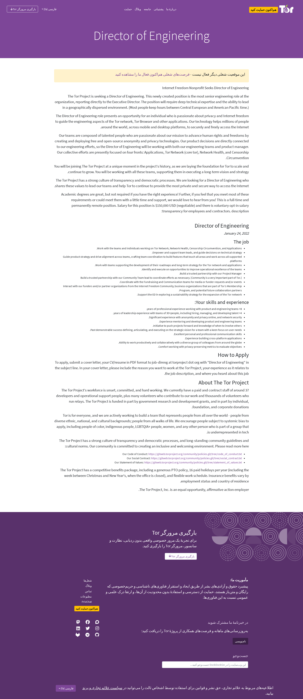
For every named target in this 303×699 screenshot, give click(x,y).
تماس (88, 591)
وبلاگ (138, 9)
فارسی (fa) (49, 9)
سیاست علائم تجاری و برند (102, 688)
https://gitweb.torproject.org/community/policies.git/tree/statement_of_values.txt (193, 462)
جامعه (147, 9)
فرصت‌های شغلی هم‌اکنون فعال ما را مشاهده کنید (152, 74)
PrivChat (87, 601)
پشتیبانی (158, 9)
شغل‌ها (88, 580)
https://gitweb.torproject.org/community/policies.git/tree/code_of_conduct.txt (195, 454)
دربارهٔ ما (171, 9)
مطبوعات (86, 596)
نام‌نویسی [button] (240, 641)
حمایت (128, 9)
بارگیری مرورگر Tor (24, 9)
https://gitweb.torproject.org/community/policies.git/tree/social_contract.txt (196, 458)
